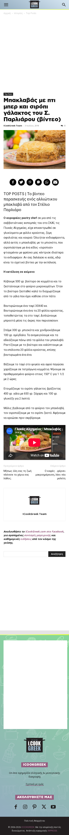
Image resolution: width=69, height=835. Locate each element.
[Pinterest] (34, 807)
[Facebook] (15, 807)
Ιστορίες (18, 13)
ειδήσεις (25, 539)
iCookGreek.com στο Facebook (44, 531)
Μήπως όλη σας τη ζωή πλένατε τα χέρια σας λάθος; (17, 474)
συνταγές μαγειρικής (37, 535)
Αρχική (7, 13)
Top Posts (31, 13)
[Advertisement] (34, 601)
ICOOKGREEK (27, 827)
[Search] (64, 5)
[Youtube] (53, 807)
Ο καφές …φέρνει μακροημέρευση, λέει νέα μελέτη (50, 474)
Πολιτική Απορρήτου (34, 821)
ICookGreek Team (13, 125)
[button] (6, 5)
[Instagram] (25, 807)
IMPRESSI (52, 831)
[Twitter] (43, 807)
